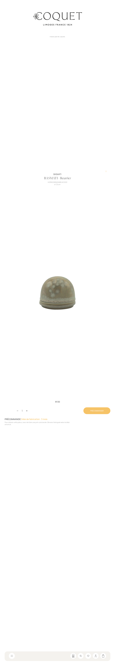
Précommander (97, 411)
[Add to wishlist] (106, 171)
